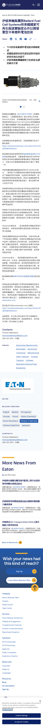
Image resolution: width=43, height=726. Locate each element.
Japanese (26, 425)
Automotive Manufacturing (26, 345)
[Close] (40, 701)
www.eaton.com (8, 300)
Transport (20, 360)
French (15, 417)
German (6, 417)
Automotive (32, 349)
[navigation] (38, 5)
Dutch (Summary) (10, 421)
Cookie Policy (7, 709)
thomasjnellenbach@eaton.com (14, 335)
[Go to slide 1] (21, 107)
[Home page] (11, 5)
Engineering (20, 368)
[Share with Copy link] (30, 39)
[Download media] (39, 101)
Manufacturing (33, 353)
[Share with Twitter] (16, 39)
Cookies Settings (21, 715)
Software (29, 360)
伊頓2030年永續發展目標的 (24, 276)
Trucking (34, 356)
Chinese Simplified (11, 425)
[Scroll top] (35, 588)
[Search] (34, 5)
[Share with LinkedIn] (11, 39)
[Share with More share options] (35, 39)
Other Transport (22, 356)
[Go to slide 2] (24, 107)
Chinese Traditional (29, 421)
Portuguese (26, 412)
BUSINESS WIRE (25, 114)
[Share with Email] (25, 39)
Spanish (15, 412)
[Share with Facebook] (20, 39)
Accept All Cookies (21, 722)
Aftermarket (21, 349)
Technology (21, 353)
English (6, 412)
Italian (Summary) (28, 417)
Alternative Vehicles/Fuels (26, 364)
